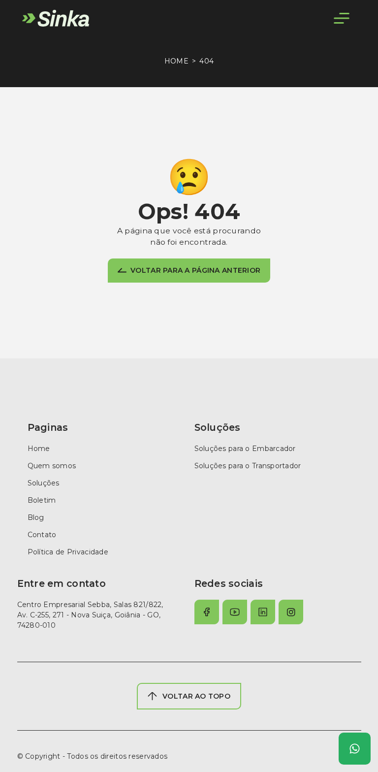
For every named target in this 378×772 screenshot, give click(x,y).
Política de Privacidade (68, 551)
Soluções (44, 483)
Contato (42, 534)
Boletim (42, 500)
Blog (36, 517)
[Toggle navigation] (341, 18)
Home (176, 61)
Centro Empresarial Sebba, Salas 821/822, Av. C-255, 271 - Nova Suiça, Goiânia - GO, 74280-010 (90, 615)
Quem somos (52, 465)
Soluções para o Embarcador (245, 448)
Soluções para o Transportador (247, 465)
